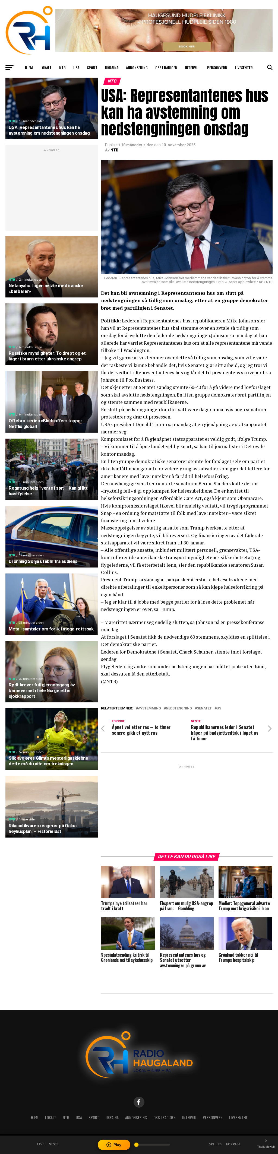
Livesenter (244, 67)
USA (76, 67)
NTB (62, 67)
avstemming (149, 708)
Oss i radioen (166, 67)
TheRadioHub (266, 1147)
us (219, 708)
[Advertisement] (51, 191)
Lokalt (46, 67)
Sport (92, 67)
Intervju (192, 67)
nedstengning (179, 708)
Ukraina (111, 67)
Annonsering (137, 67)
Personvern (217, 67)
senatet (204, 708)
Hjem (29, 67)
